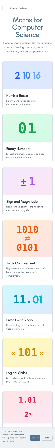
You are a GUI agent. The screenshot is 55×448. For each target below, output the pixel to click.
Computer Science (19, 8)
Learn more (8, 441)
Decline (47, 437)
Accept (35, 437)
